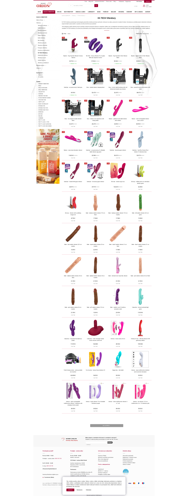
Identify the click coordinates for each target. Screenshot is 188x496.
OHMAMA (40, 118)
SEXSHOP (148, 1)
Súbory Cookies (126, 464)
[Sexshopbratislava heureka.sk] (126, 471)
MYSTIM (40, 114)
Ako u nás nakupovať (103, 459)
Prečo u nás (108, 1)
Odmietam (88, 490)
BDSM (98, 11)
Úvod (86, 1)
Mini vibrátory (41, 40)
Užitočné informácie (99, 1)
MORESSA (40, 112)
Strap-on (38, 68)
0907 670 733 (58, 458)
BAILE (39, 85)
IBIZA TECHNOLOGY (43, 104)
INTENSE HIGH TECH (43, 110)
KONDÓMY (129, 11)
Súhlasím (70, 490)
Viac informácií (76, 486)
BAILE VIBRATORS (42, 89)
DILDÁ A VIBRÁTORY (49, 11)
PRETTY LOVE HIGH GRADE (45, 126)
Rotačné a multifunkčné (43, 50)
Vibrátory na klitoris (42, 25)
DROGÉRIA (121, 11)
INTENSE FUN (41, 105)
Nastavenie (79, 490)
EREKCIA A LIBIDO (80, 11)
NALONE (40, 116)
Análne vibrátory (42, 60)
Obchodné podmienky (128, 455)
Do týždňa (40, 77)
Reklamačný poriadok (128, 459)
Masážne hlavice (40, 65)
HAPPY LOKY (41, 101)
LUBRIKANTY (91, 11)
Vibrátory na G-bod (42, 33)
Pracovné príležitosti (103, 461)
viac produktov (106, 425)
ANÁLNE (59, 11)
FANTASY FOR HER (43, 95)
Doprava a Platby (102, 455)
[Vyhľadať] (70, 5)
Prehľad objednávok (127, 461)
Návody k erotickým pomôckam (105, 457)
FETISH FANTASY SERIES (44, 97)
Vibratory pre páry (42, 43)
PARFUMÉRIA (139, 1)
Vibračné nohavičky (42, 45)
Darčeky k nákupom (103, 472)
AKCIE (39, 11)
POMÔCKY (105, 11)
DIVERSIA (40, 93)
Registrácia (128, 1)
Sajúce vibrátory (42, 35)
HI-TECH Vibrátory (42, 53)
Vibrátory (38, 23)
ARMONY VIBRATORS (43, 83)
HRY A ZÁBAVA (139, 11)
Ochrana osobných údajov (129, 462)
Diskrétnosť (101, 469)
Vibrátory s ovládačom (43, 62)
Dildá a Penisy (39, 20)
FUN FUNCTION (42, 99)
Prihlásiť (110, 442)
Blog (115, 1)
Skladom (40, 75)
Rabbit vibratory (41, 28)
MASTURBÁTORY (68, 11)
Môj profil (91, 1)
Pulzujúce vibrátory (42, 48)
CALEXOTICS (41, 91)
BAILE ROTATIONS (42, 87)
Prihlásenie (121, 1)
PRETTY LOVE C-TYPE (43, 122)
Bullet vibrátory (41, 38)
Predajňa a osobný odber (104, 474)
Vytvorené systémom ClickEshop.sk (94, 495)
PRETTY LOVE (41, 120)
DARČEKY (147, 11)
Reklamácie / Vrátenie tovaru (130, 457)
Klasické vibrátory (42, 30)
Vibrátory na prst (42, 57)
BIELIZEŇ (113, 11)
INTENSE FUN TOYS (43, 108)
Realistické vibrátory (43, 55)
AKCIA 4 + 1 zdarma (103, 471)
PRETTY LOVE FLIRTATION (44, 124)
